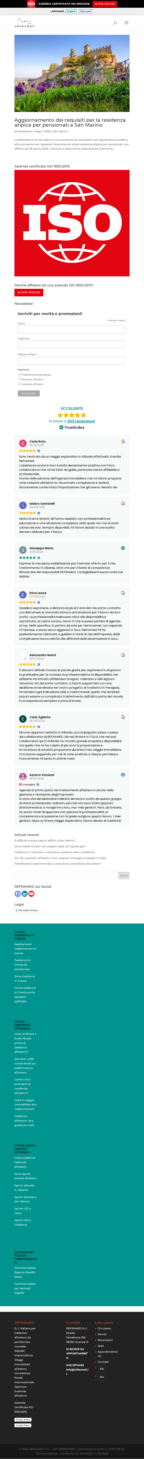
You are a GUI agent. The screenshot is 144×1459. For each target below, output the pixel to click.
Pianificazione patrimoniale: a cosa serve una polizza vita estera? (57, 863)
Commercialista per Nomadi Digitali (25, 1288)
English (71, 11)
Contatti (103, 1362)
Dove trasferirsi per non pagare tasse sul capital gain (50, 846)
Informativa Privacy (28, 910)
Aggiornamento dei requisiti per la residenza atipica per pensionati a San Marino (70, 122)
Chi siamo (104, 1328)
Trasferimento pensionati (36, 374)
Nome (21, 323)
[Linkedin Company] (25, 894)
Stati (101, 1346)
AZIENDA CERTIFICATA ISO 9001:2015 (64, 3)
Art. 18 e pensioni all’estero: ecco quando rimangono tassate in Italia (60, 858)
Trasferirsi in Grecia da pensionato (22, 964)
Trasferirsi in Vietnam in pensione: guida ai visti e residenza (54, 852)
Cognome (23, 338)
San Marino (60, 131)
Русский (85, 11)
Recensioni (105, 1340)
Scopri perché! (28, 292)
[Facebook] (18, 894)
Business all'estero (33, 379)
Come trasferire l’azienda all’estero (24, 1162)
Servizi (102, 1334)
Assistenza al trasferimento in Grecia (25, 948)
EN (102, 1369)
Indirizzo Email (27, 354)
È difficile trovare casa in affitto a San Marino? (45, 840)
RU (102, 1377)
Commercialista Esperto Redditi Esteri (25, 1272)
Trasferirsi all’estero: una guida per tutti (24, 1120)
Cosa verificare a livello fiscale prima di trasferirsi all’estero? (25, 1043)
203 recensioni (81, 421)
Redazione (26, 131)
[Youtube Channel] (31, 894)
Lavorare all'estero (33, 384)
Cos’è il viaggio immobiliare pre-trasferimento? (25, 1104)
